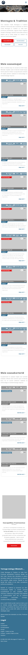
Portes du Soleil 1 (8, 281)
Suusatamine (14, 545)
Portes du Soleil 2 (8, 220)
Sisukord (3, 635)
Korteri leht (20, 412)
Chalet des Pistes (8, 313)
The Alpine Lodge (7, 95)
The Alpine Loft (7, 158)
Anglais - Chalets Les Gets (7, 631)
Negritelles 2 (6, 343)
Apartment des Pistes (9, 463)
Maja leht (21, 105)
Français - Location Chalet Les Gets (9, 633)
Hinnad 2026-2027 (7, 40)
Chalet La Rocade (8, 188)
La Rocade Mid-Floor (9, 402)
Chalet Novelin (7, 250)
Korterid (21, 44)
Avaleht (2, 623)
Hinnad (2, 629)
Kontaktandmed (20, 40)
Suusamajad (7, 44)
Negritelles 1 (6, 126)
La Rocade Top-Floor (9, 433)
